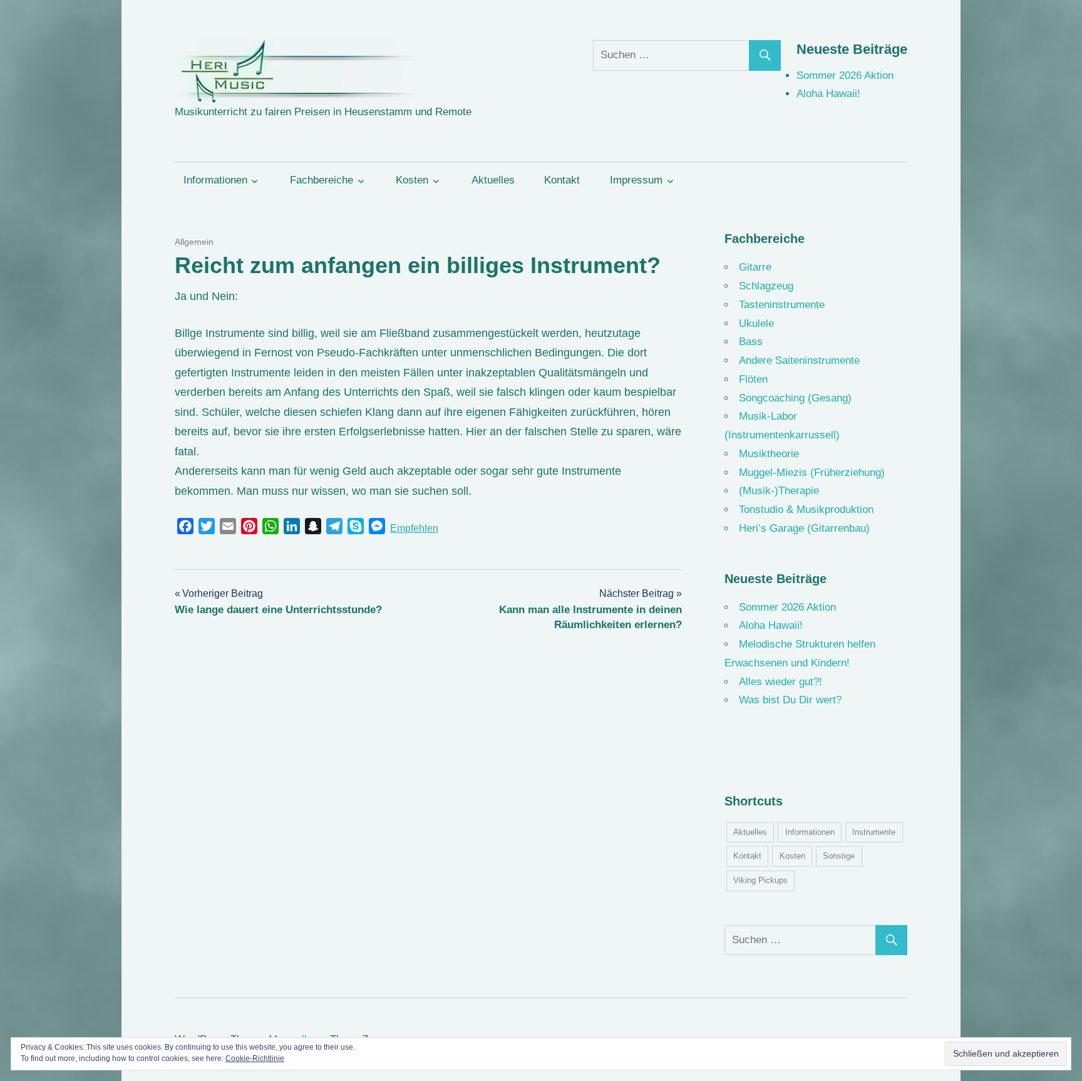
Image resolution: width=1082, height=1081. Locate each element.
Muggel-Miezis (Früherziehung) (812, 472)
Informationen (215, 180)
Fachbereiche (321, 180)
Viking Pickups (760, 880)
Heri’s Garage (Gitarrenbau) (804, 528)
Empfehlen (414, 528)
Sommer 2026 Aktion (845, 75)
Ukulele (756, 323)
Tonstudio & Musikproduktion (806, 509)
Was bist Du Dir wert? (790, 700)
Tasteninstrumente (782, 305)
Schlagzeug (766, 286)
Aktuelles (493, 180)
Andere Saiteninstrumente (799, 360)
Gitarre (755, 267)
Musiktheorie (769, 454)
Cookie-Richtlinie (254, 1058)
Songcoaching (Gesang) (795, 398)
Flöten (753, 379)
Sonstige (839, 856)
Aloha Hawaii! (828, 94)
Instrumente (873, 832)
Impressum (636, 180)
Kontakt (562, 180)
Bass (751, 342)
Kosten (412, 180)
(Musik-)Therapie (779, 491)
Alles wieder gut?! (780, 682)
